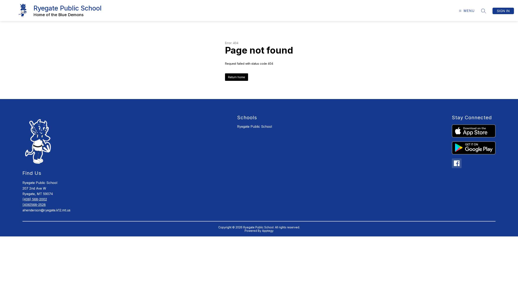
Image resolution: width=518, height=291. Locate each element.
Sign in (503, 11)
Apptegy (268, 230)
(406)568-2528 (34, 205)
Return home (236, 77)
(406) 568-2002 (34, 199)
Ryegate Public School (254, 126)
